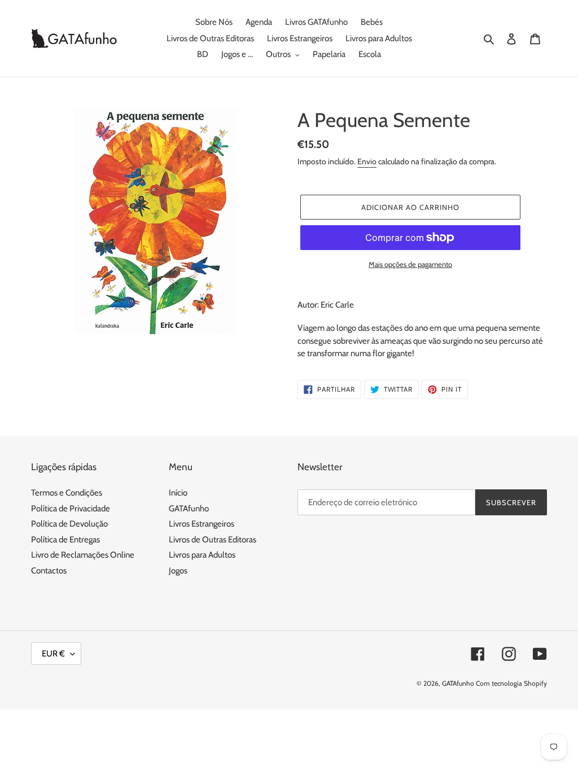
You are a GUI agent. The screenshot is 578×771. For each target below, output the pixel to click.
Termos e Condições (66, 493)
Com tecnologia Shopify (511, 683)
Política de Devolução (69, 524)
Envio (366, 161)
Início (178, 493)
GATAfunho (189, 508)
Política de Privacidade (70, 508)
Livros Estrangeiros (201, 524)
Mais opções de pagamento (410, 264)
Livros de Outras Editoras (212, 540)
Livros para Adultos (202, 555)
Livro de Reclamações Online (82, 555)
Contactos (49, 571)
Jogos (178, 571)
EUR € (53, 654)
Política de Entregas (65, 540)
